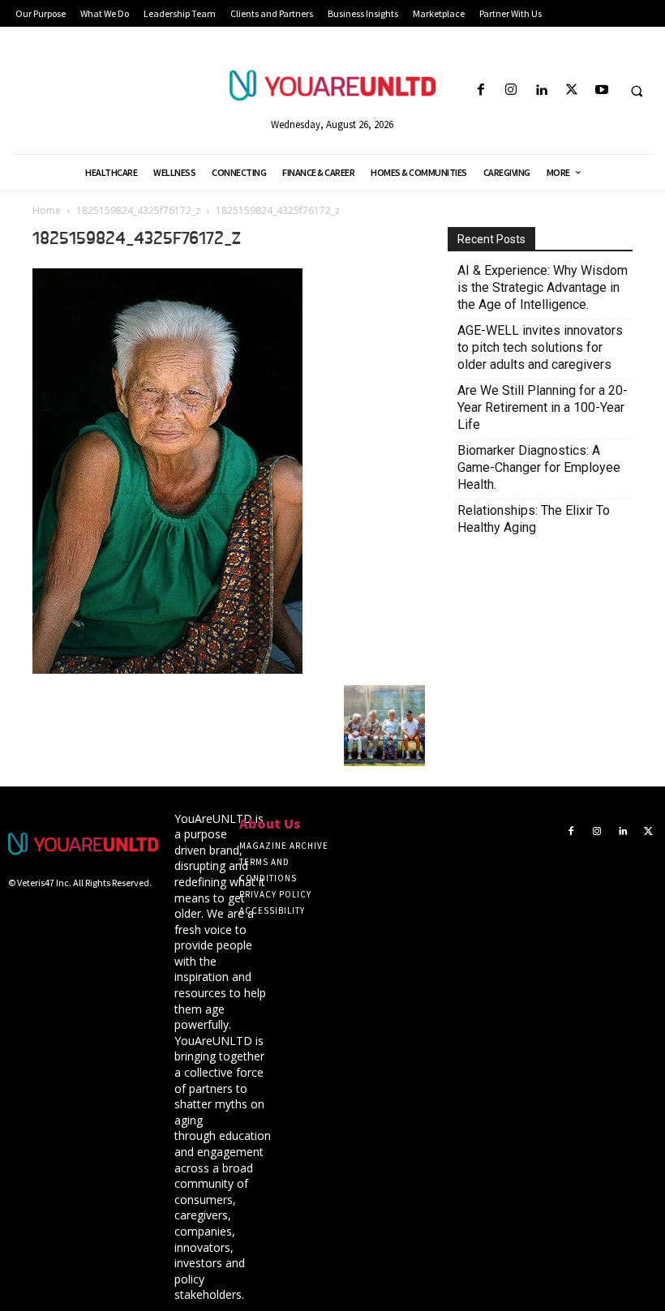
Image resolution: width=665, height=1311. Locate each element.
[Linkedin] (541, 90)
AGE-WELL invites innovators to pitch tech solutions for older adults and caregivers (540, 347)
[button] (636, 91)
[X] (571, 90)
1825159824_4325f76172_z (138, 210)
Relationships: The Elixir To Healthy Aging (533, 519)
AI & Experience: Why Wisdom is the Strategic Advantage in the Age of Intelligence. (542, 287)
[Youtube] (601, 90)
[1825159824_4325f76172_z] (167, 669)
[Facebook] (480, 90)
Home (46, 210)
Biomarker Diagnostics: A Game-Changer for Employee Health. (538, 467)
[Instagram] (511, 90)
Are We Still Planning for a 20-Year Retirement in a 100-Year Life (542, 407)
